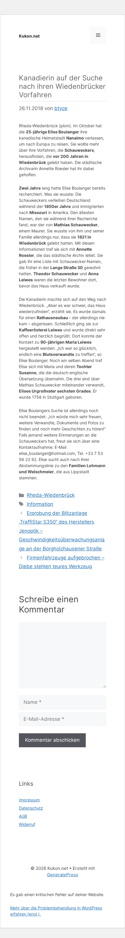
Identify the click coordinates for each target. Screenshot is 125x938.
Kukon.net (29, 35)
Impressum (29, 799)
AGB (23, 816)
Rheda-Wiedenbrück (51, 495)
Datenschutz (31, 807)
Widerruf (27, 824)
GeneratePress (62, 874)
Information (40, 504)
